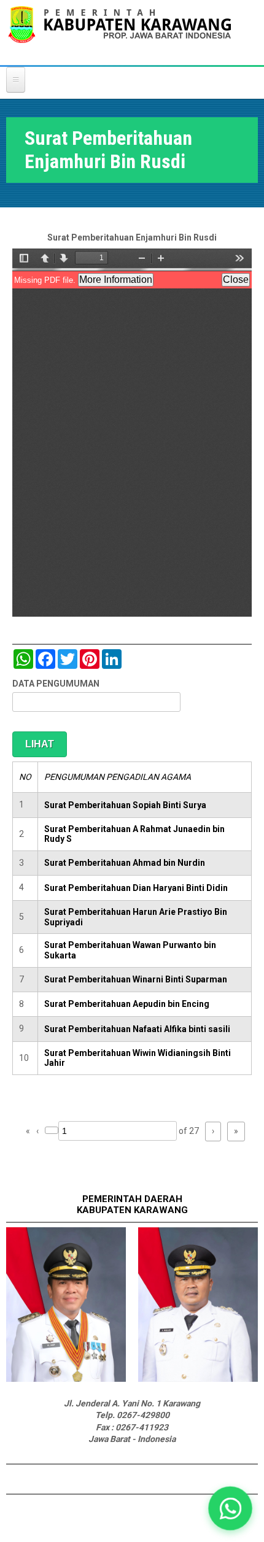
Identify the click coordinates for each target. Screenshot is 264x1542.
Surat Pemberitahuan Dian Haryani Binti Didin (136, 888)
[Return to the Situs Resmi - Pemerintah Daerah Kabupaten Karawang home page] (119, 32)
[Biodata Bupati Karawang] (66, 1379)
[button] (230, 1508)
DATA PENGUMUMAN (55, 683)
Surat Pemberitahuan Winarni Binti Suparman (135, 979)
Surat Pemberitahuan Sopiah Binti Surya (125, 805)
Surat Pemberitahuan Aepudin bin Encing (126, 1004)
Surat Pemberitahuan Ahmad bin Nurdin (124, 863)
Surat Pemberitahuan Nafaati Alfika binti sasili (137, 1029)
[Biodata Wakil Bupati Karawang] (198, 1379)
